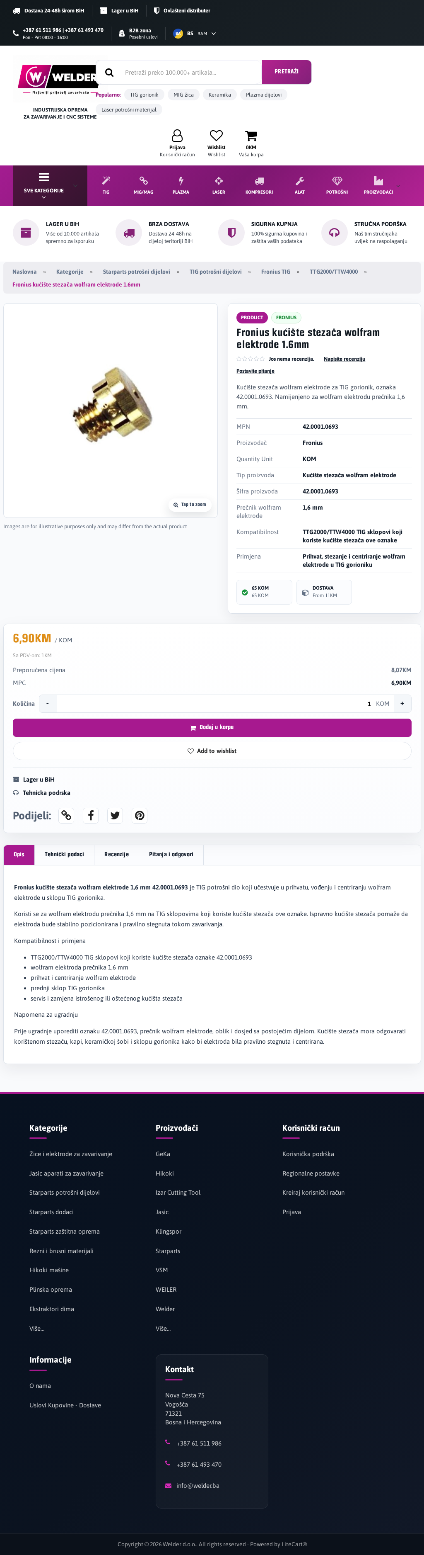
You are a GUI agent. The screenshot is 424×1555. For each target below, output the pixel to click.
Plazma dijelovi (264, 95)
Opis (19, 855)
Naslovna (24, 271)
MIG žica (183, 95)
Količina (24, 703)
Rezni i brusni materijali (61, 1250)
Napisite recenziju (344, 359)
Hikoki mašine (49, 1269)
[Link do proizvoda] (66, 816)
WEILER (166, 1289)
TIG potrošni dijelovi (216, 271)
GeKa (163, 1153)
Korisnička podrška (308, 1153)
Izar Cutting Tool (178, 1192)
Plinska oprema (50, 1289)
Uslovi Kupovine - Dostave (65, 1405)
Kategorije (70, 271)
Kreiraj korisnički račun (313, 1192)
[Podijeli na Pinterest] (139, 816)
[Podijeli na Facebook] (91, 816)
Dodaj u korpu (217, 727)
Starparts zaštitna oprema (64, 1231)
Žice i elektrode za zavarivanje (70, 1153)
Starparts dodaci (51, 1211)
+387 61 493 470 (199, 1464)
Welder (165, 1308)
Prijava (291, 1211)
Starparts (168, 1250)
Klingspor (168, 1231)
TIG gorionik (144, 95)
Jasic (162, 1211)
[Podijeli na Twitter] (115, 816)
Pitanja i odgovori (171, 855)
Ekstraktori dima (51, 1308)
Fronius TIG (275, 271)
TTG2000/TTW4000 (334, 271)
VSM (162, 1269)
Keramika (220, 95)
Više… (36, 1328)
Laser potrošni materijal (129, 110)
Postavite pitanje (255, 371)
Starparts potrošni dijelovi (136, 271)
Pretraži (287, 72)
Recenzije (116, 855)
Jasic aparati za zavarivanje (66, 1173)
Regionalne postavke (311, 1173)
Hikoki (165, 1173)
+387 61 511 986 (199, 1443)
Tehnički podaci (64, 855)
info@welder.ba (197, 1485)
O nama (40, 1385)
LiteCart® (294, 1544)
